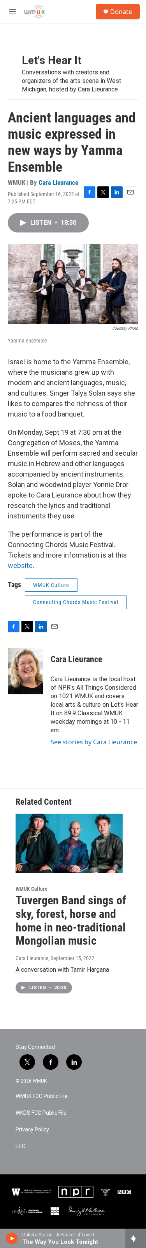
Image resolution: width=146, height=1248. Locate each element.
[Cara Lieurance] (25, 671)
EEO (21, 1146)
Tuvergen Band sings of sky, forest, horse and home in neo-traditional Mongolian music (71, 920)
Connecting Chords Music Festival (75, 602)
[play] (12, 1238)
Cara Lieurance (58, 182)
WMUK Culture (51, 585)
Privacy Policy (32, 1130)
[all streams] (135, 1238)
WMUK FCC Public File (42, 1096)
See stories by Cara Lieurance (94, 742)
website (20, 565)
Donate (121, 11)
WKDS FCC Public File (41, 1113)
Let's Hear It (51, 60)
